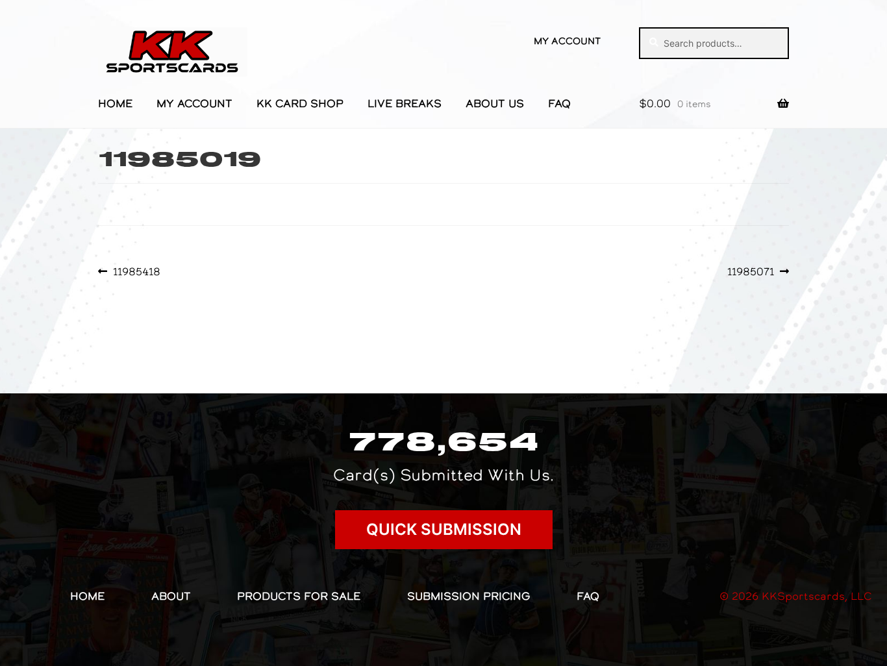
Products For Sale (298, 596)
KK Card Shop (300, 103)
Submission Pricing (468, 596)
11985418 (136, 271)
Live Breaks (405, 103)
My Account (567, 40)
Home (115, 103)
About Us (495, 103)
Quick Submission (443, 529)
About (171, 596)
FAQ (559, 103)
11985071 (750, 271)
